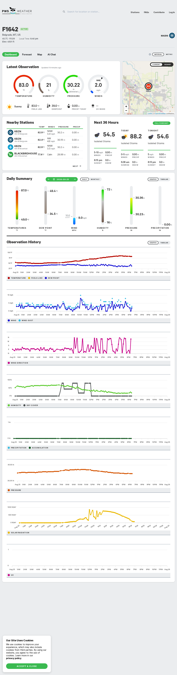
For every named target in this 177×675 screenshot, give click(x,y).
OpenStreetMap (160, 113)
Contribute (159, 12)
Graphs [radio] (153, 243)
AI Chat (52, 55)
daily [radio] (84, 179)
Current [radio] (156, 64)
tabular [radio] (164, 179)
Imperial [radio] (158, 54)
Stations (135, 12)
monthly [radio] (95, 179)
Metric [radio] (169, 54)
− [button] (126, 110)
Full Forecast (161, 123)
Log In (172, 12)
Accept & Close (27, 666)
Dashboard (11, 55)
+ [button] (126, 106)
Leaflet (150, 113)
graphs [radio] (153, 179)
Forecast (27, 55)
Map (39, 55)
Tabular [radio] (164, 243)
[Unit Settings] (150, 54)
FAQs (146, 12)
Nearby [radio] (167, 64)
